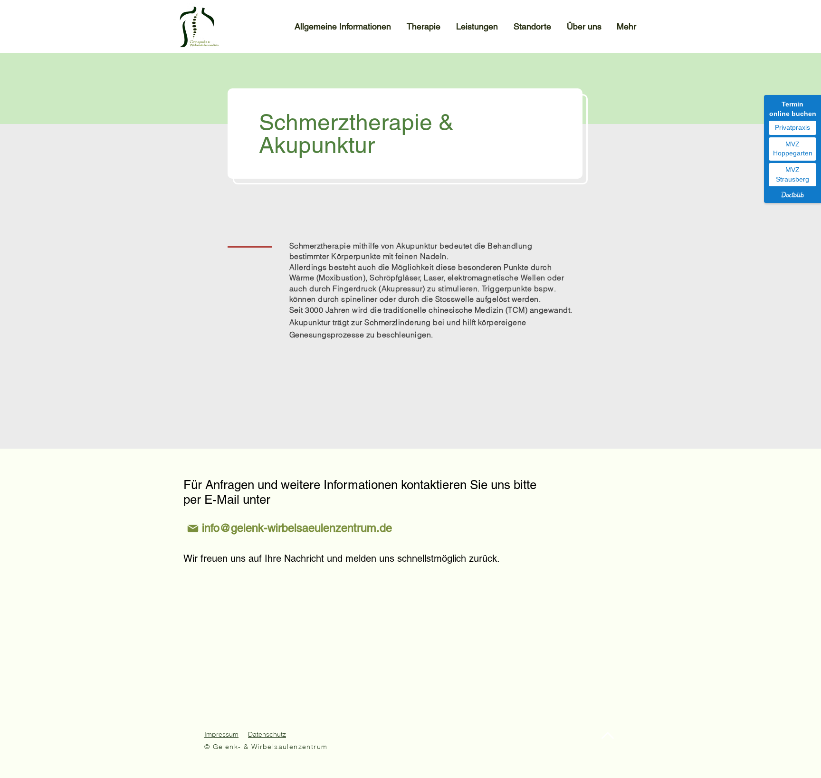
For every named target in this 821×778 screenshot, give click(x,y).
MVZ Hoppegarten (792, 148)
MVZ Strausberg (792, 174)
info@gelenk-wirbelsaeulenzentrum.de (297, 527)
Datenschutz (267, 734)
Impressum (221, 734)
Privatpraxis (792, 127)
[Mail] (192, 528)
